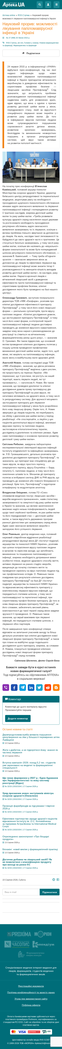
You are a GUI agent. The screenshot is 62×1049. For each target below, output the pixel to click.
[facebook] (14, 687)
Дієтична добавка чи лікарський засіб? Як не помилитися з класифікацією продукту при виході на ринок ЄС (27, 862)
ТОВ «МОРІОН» (27, 1043)
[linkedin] (31, 687)
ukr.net (20, 43)
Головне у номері (31, 43)
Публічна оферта (31, 1005)
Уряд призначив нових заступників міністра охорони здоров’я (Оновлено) (28, 794)
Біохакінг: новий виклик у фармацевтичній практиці (30, 849)
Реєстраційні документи (31, 986)
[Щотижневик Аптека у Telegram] (53, 880)
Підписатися (49, 892)
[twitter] (39, 687)
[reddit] (47, 687)
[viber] (5, 687)
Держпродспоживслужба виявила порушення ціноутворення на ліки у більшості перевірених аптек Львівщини (31, 737)
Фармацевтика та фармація (25, 45)
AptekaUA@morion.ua (45, 1043)
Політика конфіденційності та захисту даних (31, 992)
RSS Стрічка (11, 43)
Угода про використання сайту (31, 998)
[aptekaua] (56, 687)
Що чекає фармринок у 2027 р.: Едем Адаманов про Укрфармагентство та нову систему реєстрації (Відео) (30, 780)
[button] (40, 4)
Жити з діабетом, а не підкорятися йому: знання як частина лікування (30, 751)
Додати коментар (18, 718)
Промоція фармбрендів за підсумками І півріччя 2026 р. (28, 807)
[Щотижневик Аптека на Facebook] (58, 880)
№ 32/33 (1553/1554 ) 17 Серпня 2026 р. (21, 786)
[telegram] (22, 687)
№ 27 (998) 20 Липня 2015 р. (18, 38)
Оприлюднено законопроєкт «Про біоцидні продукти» (25, 837)
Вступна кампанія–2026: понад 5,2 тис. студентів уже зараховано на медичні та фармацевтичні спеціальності (29, 765)
